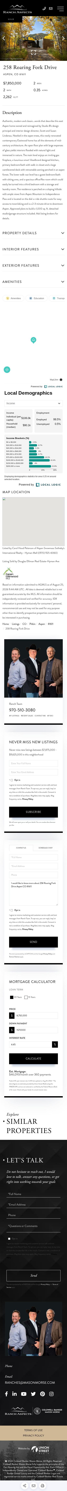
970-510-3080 (22, 710)
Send (33, 942)
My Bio (50, 716)
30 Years (18, 997)
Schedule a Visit (46, 848)
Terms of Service (14, 957)
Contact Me (40, 716)
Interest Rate (17, 1038)
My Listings (14, 716)
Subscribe (33, 812)
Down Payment (18, 1023)
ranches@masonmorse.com (30, 1380)
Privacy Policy (27, 799)
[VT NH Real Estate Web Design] (33, 1450)
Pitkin (32, 624)
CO (24, 624)
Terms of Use (33, 1430)
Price (12, 1009)
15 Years (31, 997)
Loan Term (16, 989)
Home (5, 624)
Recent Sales (27, 716)
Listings (16, 624)
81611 (50, 624)
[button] (5, 38)
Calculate (33, 1058)
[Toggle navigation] (60, 9)
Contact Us (21, 848)
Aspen (42, 624)
